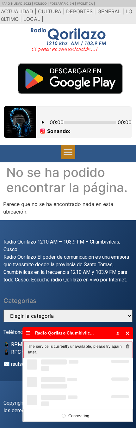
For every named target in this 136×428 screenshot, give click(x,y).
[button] (68, 152)
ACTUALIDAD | (19, 11)
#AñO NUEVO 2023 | (18, 3)
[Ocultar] (127, 333)
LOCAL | (33, 19)
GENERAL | (111, 11)
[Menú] (28, 333)
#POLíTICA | (86, 3)
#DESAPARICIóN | (63, 3)
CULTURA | (52, 11)
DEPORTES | (81, 11)
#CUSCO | (42, 3)
